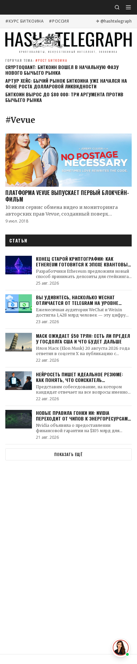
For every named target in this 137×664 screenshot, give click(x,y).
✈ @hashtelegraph (114, 21)
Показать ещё (68, 454)
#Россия (59, 21)
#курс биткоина (24, 21)
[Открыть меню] (128, 7)
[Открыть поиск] (117, 7)
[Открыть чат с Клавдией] (120, 647)
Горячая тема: (36, 60)
